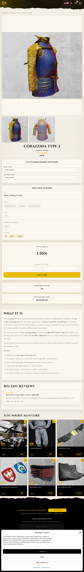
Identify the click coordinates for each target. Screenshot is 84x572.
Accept (42, 551)
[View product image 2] (42, 129)
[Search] (71, 3)
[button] (80, 532)
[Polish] (67, 3)
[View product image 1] (15, 129)
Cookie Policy (37, 567)
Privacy (40, 513)
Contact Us (57, 510)
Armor (12, 13)
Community (48, 513)
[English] (65, 3)
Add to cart (42, 275)
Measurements (58, 513)
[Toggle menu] (80, 3)
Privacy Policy (46, 567)
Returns (33, 513)
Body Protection (24, 13)
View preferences (42, 562)
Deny (42, 557)
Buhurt (5, 13)
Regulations (25, 513)
